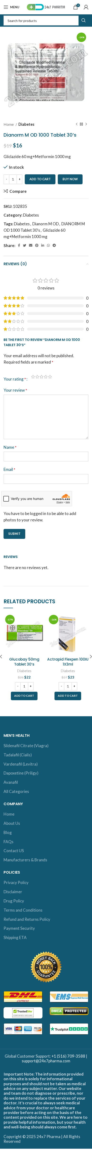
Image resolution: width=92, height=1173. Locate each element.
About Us (12, 823)
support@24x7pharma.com (46, 1060)
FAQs (8, 841)
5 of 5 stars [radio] (50, 377)
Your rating (15, 379)
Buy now (70, 179)
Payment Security (19, 928)
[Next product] (86, 124)
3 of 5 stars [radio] (41, 377)
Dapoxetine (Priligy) (21, 773)
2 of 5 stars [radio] (37, 377)
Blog (8, 832)
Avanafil (11, 782)
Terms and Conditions (23, 910)
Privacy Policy (16, 882)
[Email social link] (31, 245)
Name (10, 447)
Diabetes (26, 124)
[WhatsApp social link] (48, 245)
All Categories (16, 791)
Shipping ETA (15, 937)
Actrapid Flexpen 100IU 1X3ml (67, 662)
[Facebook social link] (19, 245)
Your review (15, 390)
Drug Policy (14, 900)
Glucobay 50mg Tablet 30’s (24, 662)
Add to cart (40, 179)
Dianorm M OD (45, 223)
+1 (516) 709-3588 (68, 1056)
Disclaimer (13, 891)
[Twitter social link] (24, 245)
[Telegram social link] (54, 245)
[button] (24, 696)
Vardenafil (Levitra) (21, 764)
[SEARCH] (83, 20)
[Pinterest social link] (37, 245)
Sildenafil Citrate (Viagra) (26, 745)
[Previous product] (76, 124)
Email (9, 469)
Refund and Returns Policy (27, 919)
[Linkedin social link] (43, 245)
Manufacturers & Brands (25, 859)
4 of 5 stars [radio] (46, 377)
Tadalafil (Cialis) (18, 754)
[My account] (86, 7)
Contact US (14, 850)
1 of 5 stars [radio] (33, 377)
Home (9, 124)
